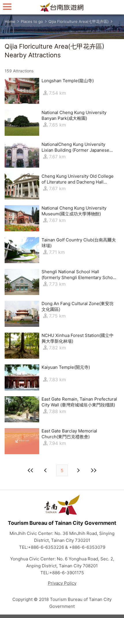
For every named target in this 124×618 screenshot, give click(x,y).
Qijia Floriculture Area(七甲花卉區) (78, 21)
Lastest (93, 470)
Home (10, 21)
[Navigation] (7, 6)
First (30, 470)
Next (46, 470)
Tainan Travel (62, 7)
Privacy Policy (62, 583)
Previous (78, 470)
